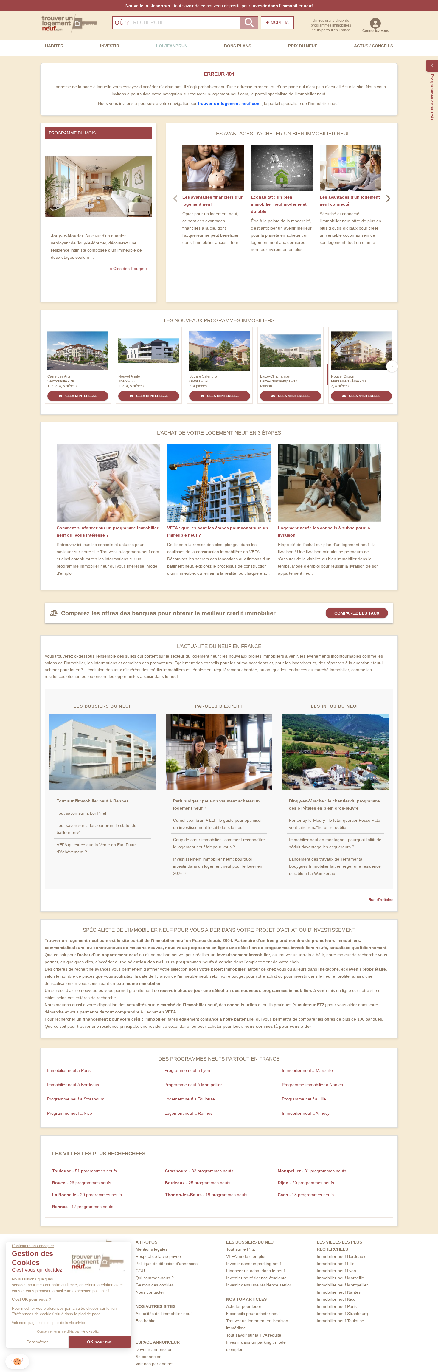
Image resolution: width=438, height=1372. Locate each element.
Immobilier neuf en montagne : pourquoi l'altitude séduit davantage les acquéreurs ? (335, 843)
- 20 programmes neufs (306, 1182)
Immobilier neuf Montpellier (342, 1285)
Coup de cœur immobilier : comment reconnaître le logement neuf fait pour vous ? (219, 843)
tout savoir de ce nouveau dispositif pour (219, 5)
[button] (17, 1361)
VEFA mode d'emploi (245, 1256)
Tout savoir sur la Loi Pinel (81, 813)
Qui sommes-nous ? (155, 1277)
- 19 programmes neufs (206, 1194)
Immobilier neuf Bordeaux (341, 1256)
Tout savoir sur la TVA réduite (253, 1335)
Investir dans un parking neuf (253, 1263)
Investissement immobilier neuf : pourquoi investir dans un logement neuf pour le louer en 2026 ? (217, 866)
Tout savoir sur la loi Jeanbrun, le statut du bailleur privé (96, 829)
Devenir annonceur (154, 1349)
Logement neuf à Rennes (188, 1113)
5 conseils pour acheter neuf (253, 1313)
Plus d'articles (380, 899)
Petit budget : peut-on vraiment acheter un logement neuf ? (216, 804)
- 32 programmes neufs (199, 1170)
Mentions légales (151, 1249)
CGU (140, 1270)
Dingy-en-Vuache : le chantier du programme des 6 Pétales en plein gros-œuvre (334, 804)
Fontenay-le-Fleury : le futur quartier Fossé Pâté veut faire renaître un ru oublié (334, 824)
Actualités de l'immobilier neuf (164, 1313)
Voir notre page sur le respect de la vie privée (48, 1323)
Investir (109, 46)
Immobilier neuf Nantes (339, 1292)
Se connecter (148, 1356)
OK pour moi (100, 1342)
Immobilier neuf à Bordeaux (73, 1084)
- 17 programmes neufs (82, 1206)
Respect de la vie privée (158, 1256)
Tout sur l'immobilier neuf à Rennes (93, 801)
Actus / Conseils (373, 46)
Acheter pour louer (243, 1306)
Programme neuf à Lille (304, 1099)
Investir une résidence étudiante (256, 1277)
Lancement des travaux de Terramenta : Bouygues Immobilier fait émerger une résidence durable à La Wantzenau (335, 866)
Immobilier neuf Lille (336, 1263)
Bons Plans (237, 46)
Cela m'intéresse (80, 396)
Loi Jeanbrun (171, 46)
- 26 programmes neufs (81, 1182)
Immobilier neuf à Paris (69, 1070)
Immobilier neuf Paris (337, 1306)
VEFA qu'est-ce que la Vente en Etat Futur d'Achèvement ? (96, 848)
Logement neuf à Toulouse (189, 1099)
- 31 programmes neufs (312, 1170)
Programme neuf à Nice (69, 1113)
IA (280, 22)
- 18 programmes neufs (306, 1194)
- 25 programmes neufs (197, 1182)
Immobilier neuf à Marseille (307, 1070)
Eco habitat (146, 1320)
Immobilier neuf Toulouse (340, 1320)
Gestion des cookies (155, 1285)
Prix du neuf (302, 46)
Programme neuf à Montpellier (193, 1084)
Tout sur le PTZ (240, 1249)
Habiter (54, 46)
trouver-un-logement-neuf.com (230, 103)
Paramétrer (37, 1342)
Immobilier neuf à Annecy (306, 1113)
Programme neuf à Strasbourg (76, 1099)
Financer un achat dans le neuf (255, 1270)
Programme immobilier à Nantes (312, 1084)
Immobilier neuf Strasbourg (342, 1313)
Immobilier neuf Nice (336, 1299)
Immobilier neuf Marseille (340, 1277)
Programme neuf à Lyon (187, 1070)
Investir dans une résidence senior (258, 1285)
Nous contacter (150, 1292)
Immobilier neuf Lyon (336, 1270)
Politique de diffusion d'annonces (167, 1263)
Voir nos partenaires (154, 1363)
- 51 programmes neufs (84, 1170)
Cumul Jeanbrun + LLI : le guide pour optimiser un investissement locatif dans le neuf (217, 824)
